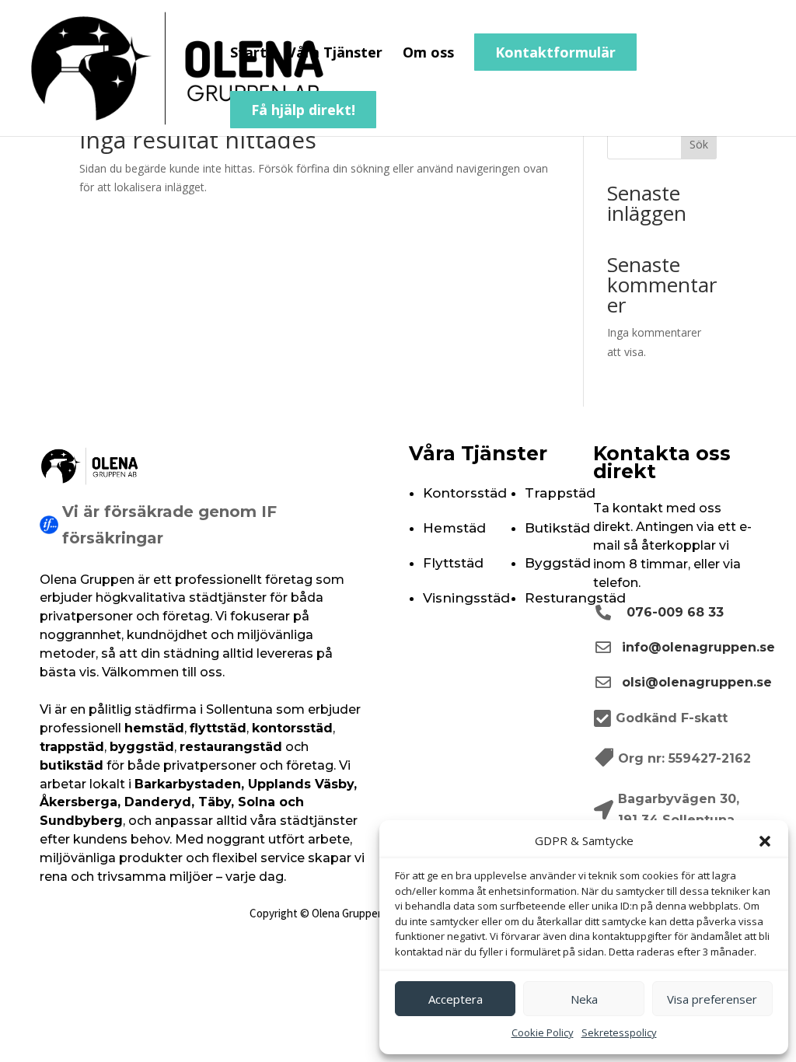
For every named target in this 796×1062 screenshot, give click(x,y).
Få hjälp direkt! (303, 109)
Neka (584, 999)
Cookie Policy (542, 1032)
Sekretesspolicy (619, 1032)
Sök (699, 144)
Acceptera (455, 999)
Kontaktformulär (555, 52)
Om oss (428, 54)
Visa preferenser (712, 999)
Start (248, 54)
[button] (765, 841)
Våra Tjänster (334, 54)
